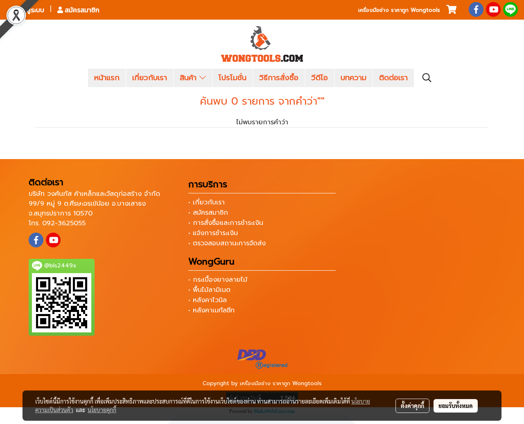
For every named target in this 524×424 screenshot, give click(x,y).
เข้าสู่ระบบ (30, 10)
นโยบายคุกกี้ (102, 409)
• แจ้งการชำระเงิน (213, 233)
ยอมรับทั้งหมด (455, 405)
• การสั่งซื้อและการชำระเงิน (225, 223)
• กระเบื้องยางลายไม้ (217, 280)
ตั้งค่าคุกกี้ (412, 405)
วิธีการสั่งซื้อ (278, 77)
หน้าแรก (107, 77)
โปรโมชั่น (232, 77)
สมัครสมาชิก (81, 10)
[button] (427, 77)
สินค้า (189, 77)
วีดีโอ (319, 77)
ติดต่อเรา (393, 77)
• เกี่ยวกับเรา (206, 202)
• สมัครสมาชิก (208, 213)
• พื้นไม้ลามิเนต (209, 290)
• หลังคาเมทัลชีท (211, 310)
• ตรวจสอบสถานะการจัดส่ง (227, 243)
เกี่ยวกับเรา (149, 77)
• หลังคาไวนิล (207, 300)
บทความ (353, 77)
